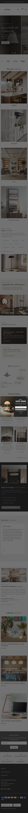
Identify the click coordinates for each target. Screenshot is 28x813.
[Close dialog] (26, 397)
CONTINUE (21, 409)
